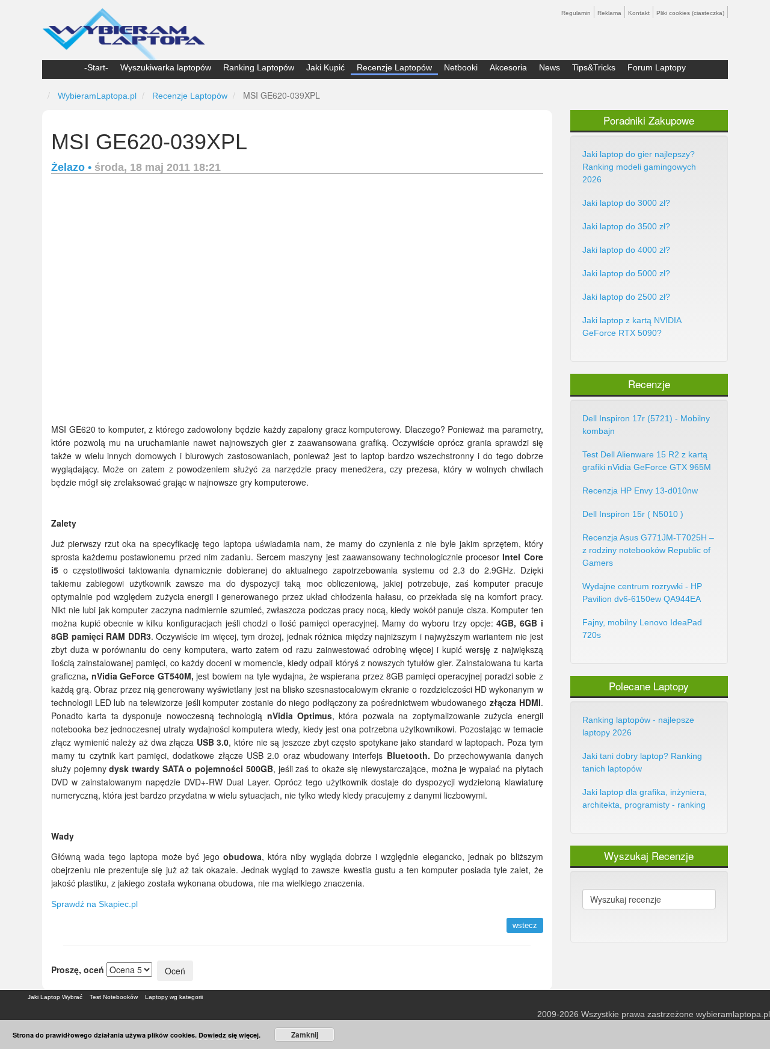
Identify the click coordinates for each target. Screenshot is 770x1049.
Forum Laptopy (656, 67)
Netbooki (461, 67)
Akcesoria (508, 67)
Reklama (609, 13)
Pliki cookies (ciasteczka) (690, 13)
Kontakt (639, 13)
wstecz (525, 925)
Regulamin (576, 13)
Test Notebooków (114, 997)
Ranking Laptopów (258, 67)
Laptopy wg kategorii (174, 997)
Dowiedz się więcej (229, 1034)
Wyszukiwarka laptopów (165, 67)
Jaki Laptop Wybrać (55, 997)
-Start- (96, 67)
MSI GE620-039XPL (149, 141)
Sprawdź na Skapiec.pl (94, 904)
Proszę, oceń (77, 970)
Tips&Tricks (593, 67)
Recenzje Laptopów (394, 67)
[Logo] (123, 29)
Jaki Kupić (325, 67)
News (549, 67)
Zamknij (304, 1034)
